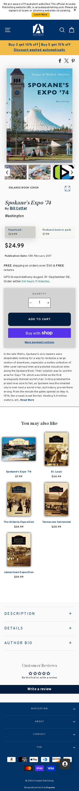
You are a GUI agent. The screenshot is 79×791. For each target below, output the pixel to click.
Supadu (51, 787)
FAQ (39, 747)
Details (13, 628)
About (39, 721)
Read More (27, 400)
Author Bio (18, 643)
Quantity (39, 294)
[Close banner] (75, 10)
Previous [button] (7, 172)
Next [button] (72, 172)
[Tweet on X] (66, 61)
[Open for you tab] (65, 764)
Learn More (40, 14)
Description (19, 614)
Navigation (39, 708)
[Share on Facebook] (60, 61)
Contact (39, 734)
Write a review (39, 689)
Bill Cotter (18, 208)
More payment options (39, 342)
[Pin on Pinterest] (73, 61)
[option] (39, 47)
